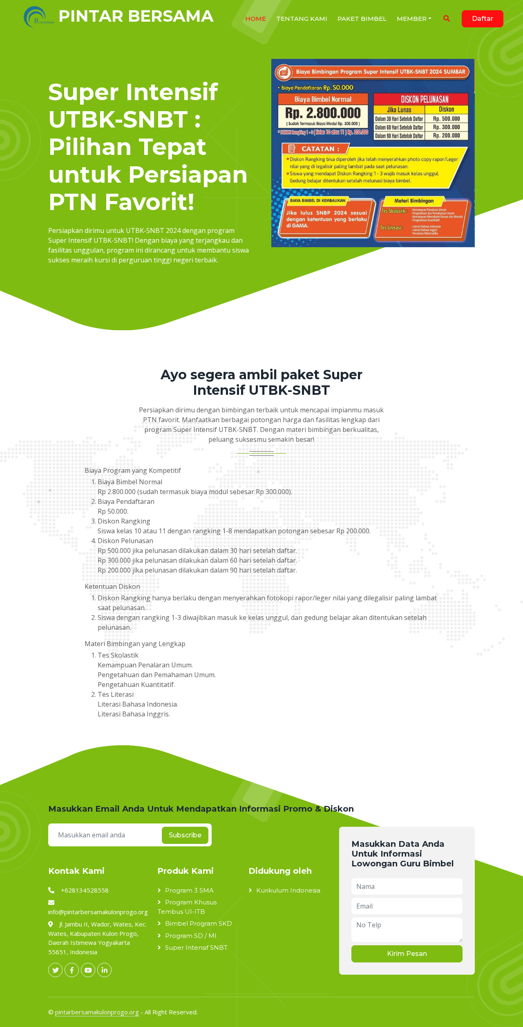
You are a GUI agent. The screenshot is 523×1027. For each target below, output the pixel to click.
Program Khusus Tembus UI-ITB (187, 906)
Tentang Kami (301, 18)
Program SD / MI (191, 936)
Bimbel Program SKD (198, 923)
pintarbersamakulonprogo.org (97, 1012)
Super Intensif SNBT (196, 947)
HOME (255, 18)
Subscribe (185, 835)
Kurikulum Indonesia (288, 890)
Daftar (482, 18)
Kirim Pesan (407, 954)
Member (412, 18)
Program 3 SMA (189, 890)
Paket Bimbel (362, 18)
